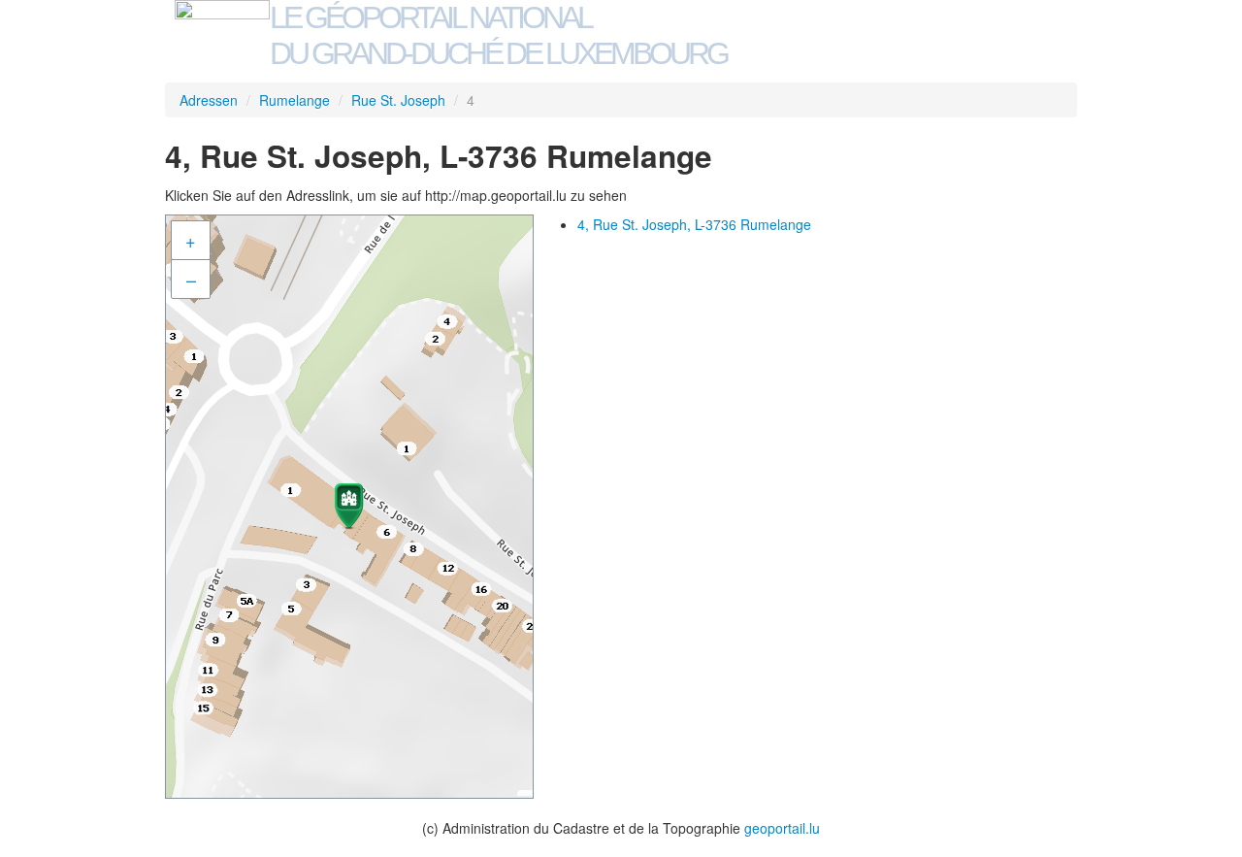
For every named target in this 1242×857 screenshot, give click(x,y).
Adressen (209, 100)
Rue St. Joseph (398, 100)
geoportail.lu (782, 828)
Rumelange (294, 100)
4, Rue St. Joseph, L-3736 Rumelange (694, 224)
